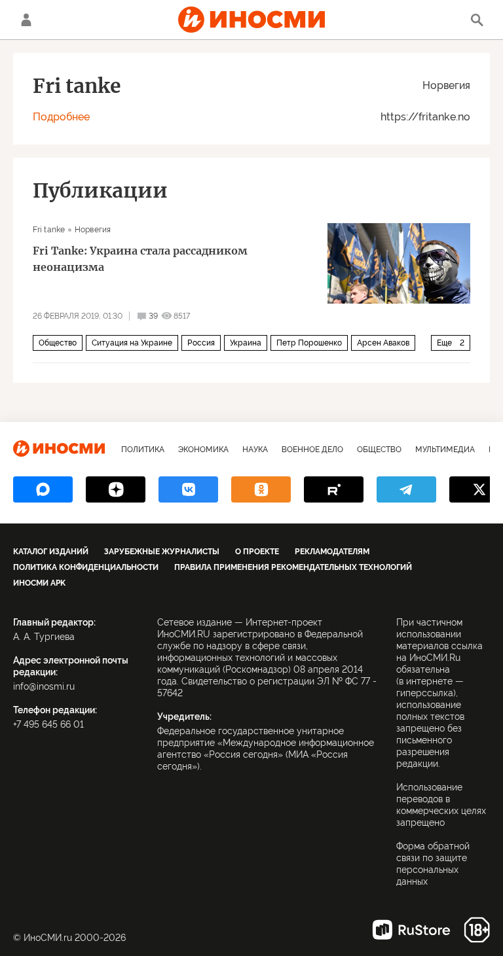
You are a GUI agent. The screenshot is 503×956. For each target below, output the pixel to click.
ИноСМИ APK (39, 583)
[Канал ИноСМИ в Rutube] (333, 489)
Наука (255, 449)
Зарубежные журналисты (161, 551)
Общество (58, 342)
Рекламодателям (332, 551)
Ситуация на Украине (132, 342)
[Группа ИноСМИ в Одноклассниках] (261, 489)
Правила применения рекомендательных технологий (293, 567)
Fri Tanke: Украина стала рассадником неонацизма (140, 259)
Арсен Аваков (383, 342)
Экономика (203, 449)
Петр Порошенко (309, 342)
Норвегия (446, 85)
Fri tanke (49, 229)
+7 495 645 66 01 (48, 724)
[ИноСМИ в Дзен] (115, 489)
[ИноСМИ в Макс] (43, 489)
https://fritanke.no (425, 117)
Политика (142, 449)
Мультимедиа (445, 449)
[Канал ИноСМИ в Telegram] (406, 489)
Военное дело (312, 449)
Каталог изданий (50, 551)
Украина (245, 342)
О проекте (257, 551)
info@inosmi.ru (44, 686)
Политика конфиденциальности (85, 567)
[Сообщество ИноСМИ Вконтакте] (188, 489)
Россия (201, 342)
